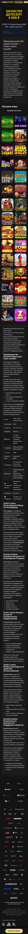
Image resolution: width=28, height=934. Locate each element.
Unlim (8, 2)
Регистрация (18, 2)
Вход (25, 2)
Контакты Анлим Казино (14, 904)
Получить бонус (14, 931)
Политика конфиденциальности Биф (14, 902)
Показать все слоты (14, 111)
